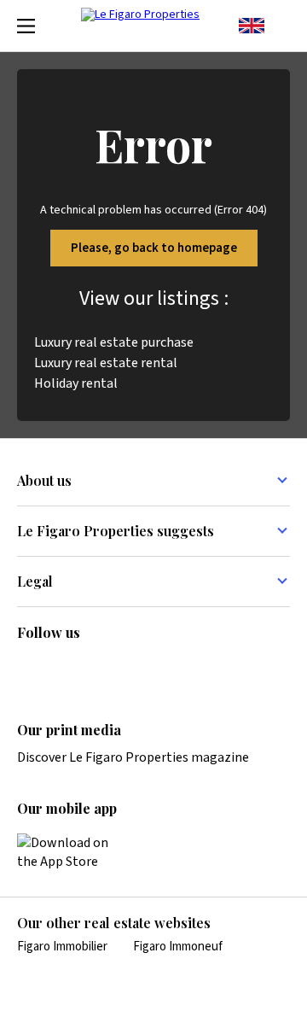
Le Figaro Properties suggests (115, 531)
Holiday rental (76, 383)
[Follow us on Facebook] (94, 668)
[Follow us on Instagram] (60, 668)
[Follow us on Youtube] (160, 668)
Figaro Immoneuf (178, 947)
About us (44, 480)
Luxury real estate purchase (114, 342)
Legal (35, 581)
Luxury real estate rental (105, 363)
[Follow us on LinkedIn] (27, 668)
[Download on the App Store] (72, 852)
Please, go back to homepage (154, 248)
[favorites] (281, 25)
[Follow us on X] (127, 668)
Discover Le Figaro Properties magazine (133, 757)
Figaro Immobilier (62, 947)
